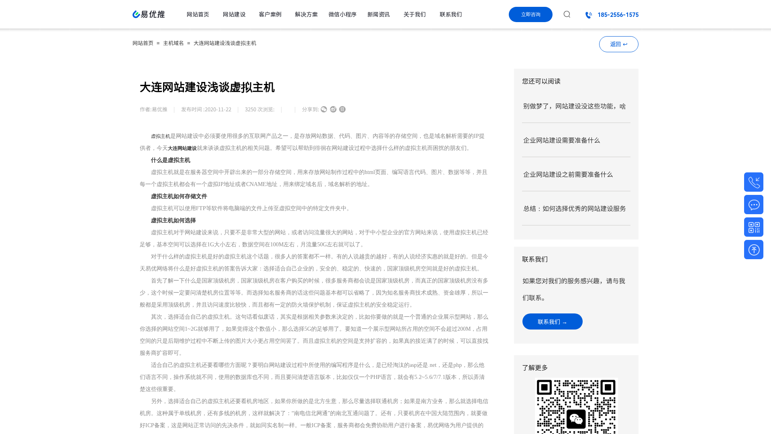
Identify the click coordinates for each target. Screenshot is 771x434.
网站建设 (234, 14)
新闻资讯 (378, 14)
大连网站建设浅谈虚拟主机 (225, 43)
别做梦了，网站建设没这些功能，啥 (574, 106)
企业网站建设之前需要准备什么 (568, 174)
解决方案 (306, 14)
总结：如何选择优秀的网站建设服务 (574, 208)
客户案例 (270, 14)
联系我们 (451, 14)
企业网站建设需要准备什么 (561, 140)
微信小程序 (342, 14)
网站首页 (143, 43)
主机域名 (173, 43)
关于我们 (415, 14)
